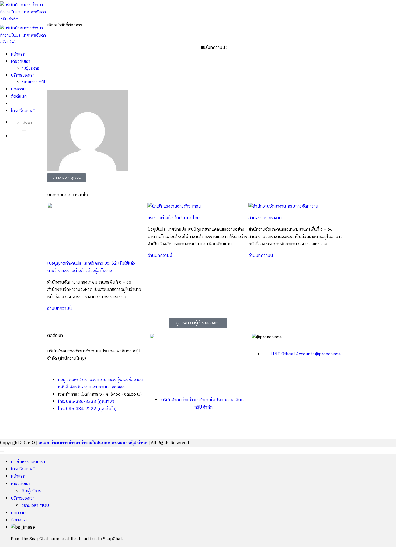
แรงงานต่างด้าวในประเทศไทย (174, 218)
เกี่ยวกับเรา (20, 483)
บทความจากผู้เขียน (67, 178)
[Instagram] (185, 427)
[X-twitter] (171, 427)
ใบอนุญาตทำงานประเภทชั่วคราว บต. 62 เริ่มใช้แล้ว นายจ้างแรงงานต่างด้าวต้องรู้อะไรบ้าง (91, 267)
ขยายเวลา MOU (35, 505)
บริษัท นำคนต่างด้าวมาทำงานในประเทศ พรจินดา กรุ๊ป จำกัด (93, 443)
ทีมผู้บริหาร (31, 491)
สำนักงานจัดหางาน (265, 218)
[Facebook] (156, 427)
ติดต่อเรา (19, 520)
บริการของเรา (22, 498)
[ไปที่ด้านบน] (2, 451)
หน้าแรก (18, 476)
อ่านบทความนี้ (59, 308)
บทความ (18, 513)
